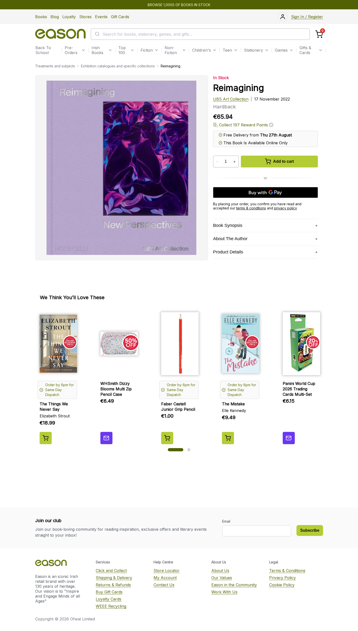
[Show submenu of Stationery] (267, 50)
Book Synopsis (227, 225)
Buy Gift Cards (109, 591)
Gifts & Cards (305, 50)
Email (226, 521)
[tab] (175, 449)
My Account (165, 577)
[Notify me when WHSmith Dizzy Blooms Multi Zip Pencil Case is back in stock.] (106, 438)
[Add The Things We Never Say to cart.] (46, 438)
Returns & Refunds (113, 584)
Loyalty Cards (108, 599)
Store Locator (167, 570)
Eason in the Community (234, 584)
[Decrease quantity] (217, 162)
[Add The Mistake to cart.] (228, 438)
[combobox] (200, 34)
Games (281, 50)
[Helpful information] (271, 125)
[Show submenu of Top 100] (132, 50)
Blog (54, 16)
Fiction (146, 50)
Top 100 (122, 50)
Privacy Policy (282, 577)
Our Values (221, 577)
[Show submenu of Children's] (214, 50)
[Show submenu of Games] (291, 50)
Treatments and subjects (55, 66)
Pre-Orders (71, 50)
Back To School (43, 50)
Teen (227, 50)
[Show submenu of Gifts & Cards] (320, 50)
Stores (85, 16)
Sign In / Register (307, 16)
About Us (220, 570)
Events (101, 16)
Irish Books (97, 50)
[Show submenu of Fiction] (156, 50)
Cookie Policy (282, 584)
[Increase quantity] (234, 162)
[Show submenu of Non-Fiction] (184, 50)
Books (41, 16)
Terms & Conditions (287, 570)
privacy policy (285, 208)
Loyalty (69, 16)
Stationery (253, 50)
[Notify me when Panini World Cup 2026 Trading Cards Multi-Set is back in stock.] (289, 438)
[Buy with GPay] (265, 192)
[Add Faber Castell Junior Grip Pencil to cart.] (167, 438)
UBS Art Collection (231, 99)
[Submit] (97, 34)
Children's (201, 50)
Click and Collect (111, 570)
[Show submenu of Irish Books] (110, 50)
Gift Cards (120, 16)
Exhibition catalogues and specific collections (118, 66)
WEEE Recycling (111, 606)
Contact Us (164, 584)
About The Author (230, 238)
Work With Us (224, 591)
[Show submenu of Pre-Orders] (83, 50)
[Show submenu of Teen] (235, 50)
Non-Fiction (171, 50)
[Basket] (319, 34)
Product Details (228, 251)
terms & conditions (251, 208)
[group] (179, 376)
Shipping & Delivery (114, 577)
